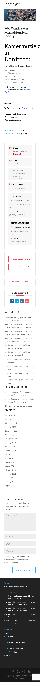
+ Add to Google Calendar (20, 259)
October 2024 (10, 435)
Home (8, 633)
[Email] (27, 301)
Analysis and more (12, 659)
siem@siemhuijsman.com (17, 586)
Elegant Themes (21, 676)
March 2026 (9, 415)
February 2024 (10, 439)
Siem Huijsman (10, 392)
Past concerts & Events (17, 642)
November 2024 (11, 431)
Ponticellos (13, 652)
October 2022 (10, 458)
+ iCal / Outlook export (20, 267)
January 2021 (10, 474)
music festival (21, 188)
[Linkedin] (22, 301)
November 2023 (11, 446)
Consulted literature (25, 406)
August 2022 (9, 462)
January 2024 (10, 443)
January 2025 (10, 427)
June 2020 (8, 478)
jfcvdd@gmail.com (17, 214)
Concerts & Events (12, 640)
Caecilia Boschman (12, 133)
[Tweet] (17, 301)
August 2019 (9, 485)
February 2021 (10, 470)
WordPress (21, 679)
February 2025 (10, 423)
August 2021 (9, 466)
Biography (9, 636)
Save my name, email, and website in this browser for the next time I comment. (19, 559)
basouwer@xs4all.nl (17, 241)
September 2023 (11, 450)
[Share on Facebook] (12, 301)
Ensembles (10, 646)
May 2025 (8, 419)
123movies (8, 406)
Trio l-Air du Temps (16, 648)
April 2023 (8, 454)
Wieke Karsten (10, 130)
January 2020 (10, 482)
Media (8, 655)
